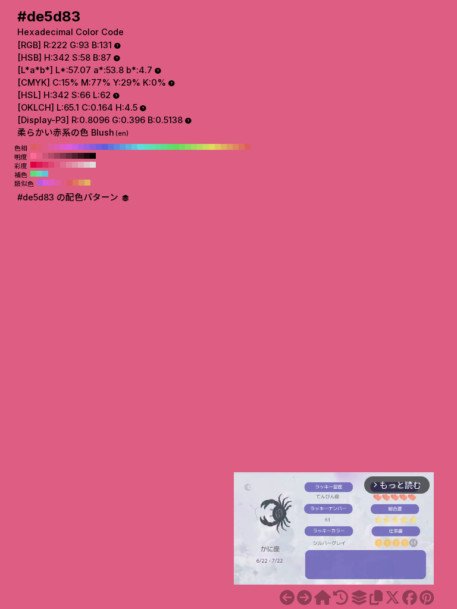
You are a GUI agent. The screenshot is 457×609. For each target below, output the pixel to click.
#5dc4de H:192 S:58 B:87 (45, 174)
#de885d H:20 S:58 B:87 (236, 147)
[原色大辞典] (322, 598)
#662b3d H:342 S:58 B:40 (69, 156)
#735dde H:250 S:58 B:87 (99, 147)
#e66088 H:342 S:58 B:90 (39, 156)
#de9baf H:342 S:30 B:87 (75, 165)
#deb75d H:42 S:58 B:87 (87, 183)
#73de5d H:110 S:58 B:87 (182, 147)
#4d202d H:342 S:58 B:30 (75, 156)
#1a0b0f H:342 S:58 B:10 (87, 156)
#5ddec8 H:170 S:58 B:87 (146, 147)
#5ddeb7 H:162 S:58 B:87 (39, 174)
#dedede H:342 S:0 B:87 (93, 165)
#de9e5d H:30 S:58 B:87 (230, 147)
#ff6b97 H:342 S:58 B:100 (33, 156)
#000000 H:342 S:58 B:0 (93, 156)
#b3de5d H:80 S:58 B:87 (200, 147)
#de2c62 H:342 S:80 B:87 (45, 165)
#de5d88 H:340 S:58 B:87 (45, 147)
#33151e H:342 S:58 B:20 (81, 156)
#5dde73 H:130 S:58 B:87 (170, 147)
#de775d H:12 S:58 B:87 (76, 183)
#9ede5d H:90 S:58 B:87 (194, 147)
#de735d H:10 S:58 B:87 (242, 147)
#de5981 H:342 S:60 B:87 (57, 165)
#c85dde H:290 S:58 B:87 (75, 147)
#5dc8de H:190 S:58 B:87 (134, 147)
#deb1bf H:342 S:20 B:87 (81, 165)
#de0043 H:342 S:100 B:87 (33, 165)
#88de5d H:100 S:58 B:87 (188, 147)
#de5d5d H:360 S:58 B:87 (33, 147)
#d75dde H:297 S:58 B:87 (46, 183)
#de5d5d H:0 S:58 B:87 (248, 147)
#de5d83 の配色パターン (69, 197)
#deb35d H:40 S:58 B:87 (224, 147)
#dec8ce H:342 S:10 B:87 (87, 165)
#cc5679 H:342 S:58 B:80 (45, 156)
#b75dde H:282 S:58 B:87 (40, 183)
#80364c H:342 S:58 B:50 (63, 156)
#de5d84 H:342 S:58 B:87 (64, 183)
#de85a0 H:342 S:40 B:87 (69, 165)
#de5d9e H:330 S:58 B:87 (51, 147)
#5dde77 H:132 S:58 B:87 (33, 174)
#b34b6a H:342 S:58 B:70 (51, 156)
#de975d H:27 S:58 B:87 (81, 183)
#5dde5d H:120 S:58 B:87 (176, 147)
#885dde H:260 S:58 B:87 (93, 147)
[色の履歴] (340, 598)
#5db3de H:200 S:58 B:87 (129, 147)
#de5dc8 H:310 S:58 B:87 (63, 147)
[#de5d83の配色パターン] (358, 598)
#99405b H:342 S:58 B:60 (57, 156)
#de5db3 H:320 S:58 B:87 (57, 147)
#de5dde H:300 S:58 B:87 (69, 147)
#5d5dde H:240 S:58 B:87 (105, 147)
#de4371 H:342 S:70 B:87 (51, 165)
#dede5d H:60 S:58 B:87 (212, 147)
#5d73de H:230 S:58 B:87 (111, 147)
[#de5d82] (287, 598)
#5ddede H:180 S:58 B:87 (140, 147)
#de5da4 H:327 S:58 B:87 (58, 183)
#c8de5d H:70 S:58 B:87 (206, 147)
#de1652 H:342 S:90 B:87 (39, 165)
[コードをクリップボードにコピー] (376, 598)
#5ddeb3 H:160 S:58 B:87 (152, 147)
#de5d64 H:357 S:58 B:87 (70, 183)
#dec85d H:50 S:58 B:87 (218, 147)
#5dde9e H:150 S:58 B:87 (158, 147)
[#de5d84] (304, 598)
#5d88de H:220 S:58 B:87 (117, 147)
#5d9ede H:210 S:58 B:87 (123, 147)
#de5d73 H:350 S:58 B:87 (39, 147)
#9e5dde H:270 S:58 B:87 (87, 147)
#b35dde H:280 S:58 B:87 (81, 147)
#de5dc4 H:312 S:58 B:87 (52, 183)
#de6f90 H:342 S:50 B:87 (63, 165)
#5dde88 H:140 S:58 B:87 (164, 147)
